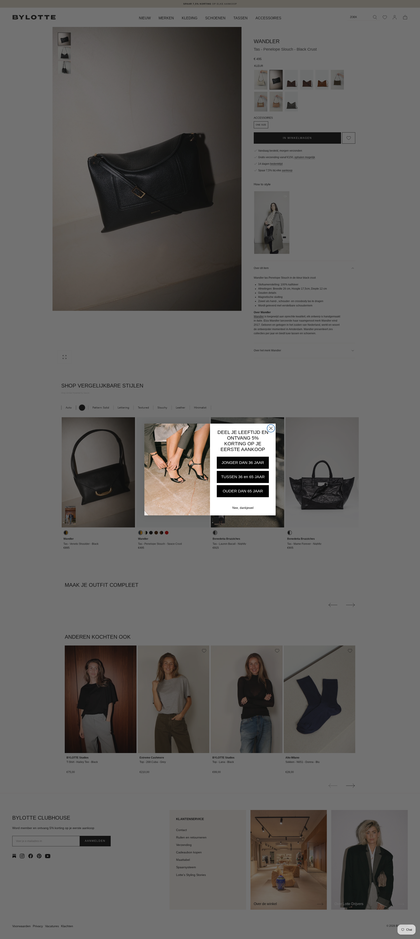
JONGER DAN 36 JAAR (243, 462)
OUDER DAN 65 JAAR (243, 491)
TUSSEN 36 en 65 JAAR (243, 477)
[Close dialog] (271, 428)
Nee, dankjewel (243, 507)
